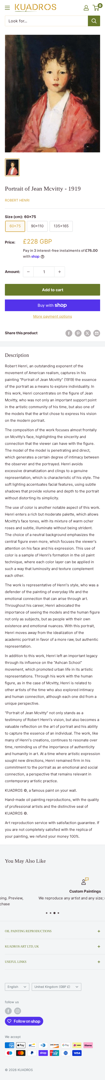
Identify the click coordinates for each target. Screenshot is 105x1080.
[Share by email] (96, 333)
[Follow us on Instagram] (17, 1011)
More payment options (52, 316)
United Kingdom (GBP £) (52, 987)
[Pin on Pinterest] (78, 333)
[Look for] (94, 21)
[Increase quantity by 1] (59, 272)
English (13, 987)
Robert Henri (17, 200)
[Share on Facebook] (68, 333)
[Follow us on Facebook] (8, 1011)
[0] (96, 8)
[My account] (86, 7)
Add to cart (52, 289)
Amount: (12, 271)
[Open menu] (7, 8)
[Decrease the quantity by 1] (28, 272)
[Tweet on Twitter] (87, 333)
